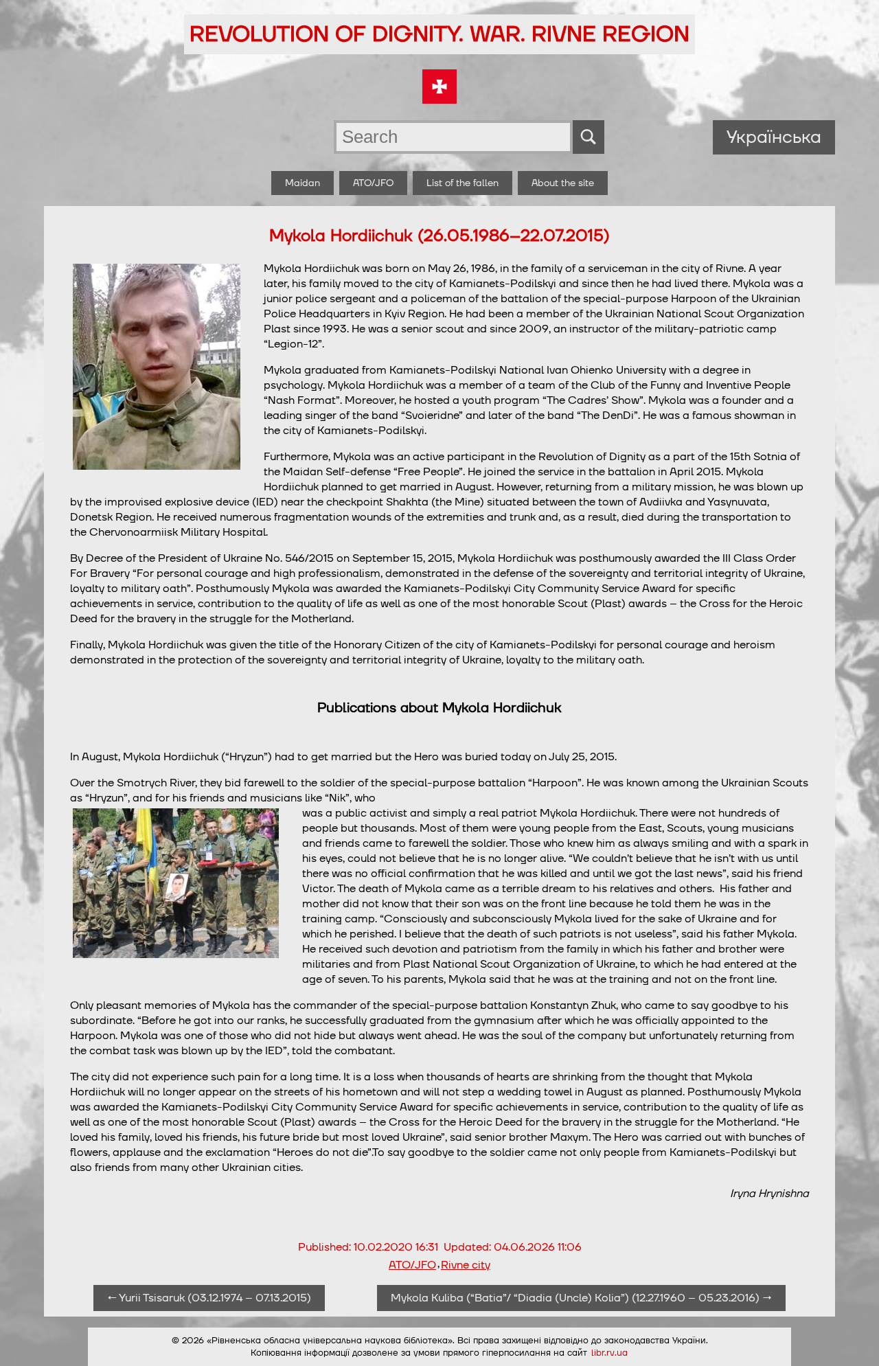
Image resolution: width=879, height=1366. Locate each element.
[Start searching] (588, 137)
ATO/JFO (373, 183)
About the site (563, 183)
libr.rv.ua (609, 1353)
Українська (774, 137)
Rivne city (465, 1265)
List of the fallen (462, 183)
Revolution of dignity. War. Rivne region (439, 34)
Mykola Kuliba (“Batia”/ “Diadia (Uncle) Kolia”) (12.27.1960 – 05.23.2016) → (581, 1298)
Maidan (302, 183)
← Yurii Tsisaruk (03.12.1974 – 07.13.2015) (209, 1298)
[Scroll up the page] (852, 1339)
